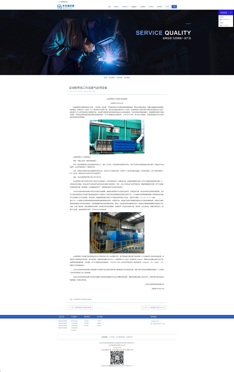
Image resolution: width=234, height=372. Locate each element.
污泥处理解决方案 (117, 350)
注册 (174, 7)
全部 (105, 78)
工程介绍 (61, 316)
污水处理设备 (74, 323)
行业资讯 (112, 78)
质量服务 (133, 7)
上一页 (80, 307)
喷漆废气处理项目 (62, 328)
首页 (109, 7)
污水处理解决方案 (106, 350)
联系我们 (159, 7)
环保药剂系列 (74, 328)
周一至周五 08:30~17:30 (158, 324)
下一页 (153, 307)
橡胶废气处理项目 (62, 323)
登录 (167, 7)
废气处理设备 (74, 321)
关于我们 (150, 7)
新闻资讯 (124, 7)
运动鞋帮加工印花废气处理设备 (82, 299)
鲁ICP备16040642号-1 (128, 343)
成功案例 (142, 7)
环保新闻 (119, 78)
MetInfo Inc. (129, 366)
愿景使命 (99, 323)
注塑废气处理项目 (62, 325)
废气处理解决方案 (128, 350)
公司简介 (99, 321)
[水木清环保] (65, 6)
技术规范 (127, 78)
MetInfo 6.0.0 (113, 366)
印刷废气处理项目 (62, 321)
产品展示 (115, 7)
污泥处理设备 (74, 325)
